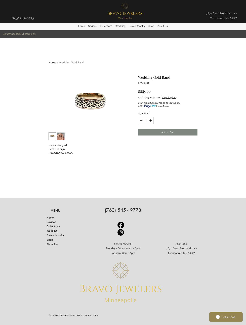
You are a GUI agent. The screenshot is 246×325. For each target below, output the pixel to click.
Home (52, 62)
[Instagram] (120, 232)
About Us (52, 244)
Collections (53, 226)
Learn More (162, 106)
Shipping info (169, 97)
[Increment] (151, 120)
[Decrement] (141, 120)
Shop (50, 239)
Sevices (51, 222)
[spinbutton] (146, 120)
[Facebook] (120, 225)
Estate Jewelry (55, 235)
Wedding (52, 231)
